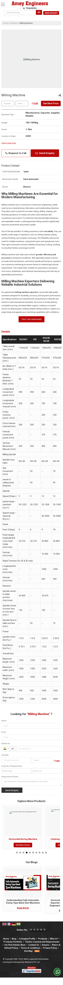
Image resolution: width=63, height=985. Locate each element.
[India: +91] (5, 748)
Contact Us (33, 945)
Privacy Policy (50, 948)
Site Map (28, 951)
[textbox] (22, 103)
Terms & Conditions (30, 948)
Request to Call (17, 153)
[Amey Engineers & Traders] (30, 5)
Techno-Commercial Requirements (42, 942)
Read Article (29, 910)
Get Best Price (50, 103)
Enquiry (45, 945)
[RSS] (37, 951)
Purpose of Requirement (11, 766)
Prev (6, 890)
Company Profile (27, 939)
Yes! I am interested (31, 319)
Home (5, 23)
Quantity (4, 755)
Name (3, 720)
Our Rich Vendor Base (14, 945)
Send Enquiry (51, 13)
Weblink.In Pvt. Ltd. (32, 962)
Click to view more (8, 143)
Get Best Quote (29, 845)
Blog (14, 939)
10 (46, 852)
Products (14, 23)
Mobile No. (6, 743)
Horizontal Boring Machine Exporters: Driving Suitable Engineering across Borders (29, 903)
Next (56, 890)
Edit (36, 103)
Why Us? (54, 939)
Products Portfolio (13, 942)
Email (3, 732)
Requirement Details (9, 777)
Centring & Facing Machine (29, 839)
